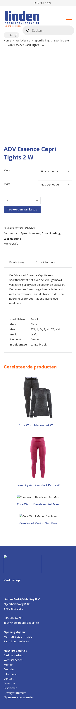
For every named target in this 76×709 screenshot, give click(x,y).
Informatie (10, 674)
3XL (33, 329)
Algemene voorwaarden (19, 697)
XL (48, 329)
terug (13, 35)
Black (34, 324)
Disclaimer (10, 688)
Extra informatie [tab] (46, 262)
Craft (34, 334)
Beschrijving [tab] (17, 262)
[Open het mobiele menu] (69, 18)
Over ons (9, 683)
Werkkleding (23, 40)
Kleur (7, 170)
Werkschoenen (13, 660)
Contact (8, 678)
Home (7, 40)
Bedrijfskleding (13, 655)
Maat (7, 184)
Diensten (9, 669)
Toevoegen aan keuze (22, 209)
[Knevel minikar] (53, 18)
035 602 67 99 (13, 618)
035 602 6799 (42, 3)
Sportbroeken (62, 40)
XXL (58, 329)
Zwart (34, 319)
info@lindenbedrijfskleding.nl (21, 622)
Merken (8, 664)
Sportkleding (42, 40)
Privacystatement (15, 693)
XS (52, 329)
